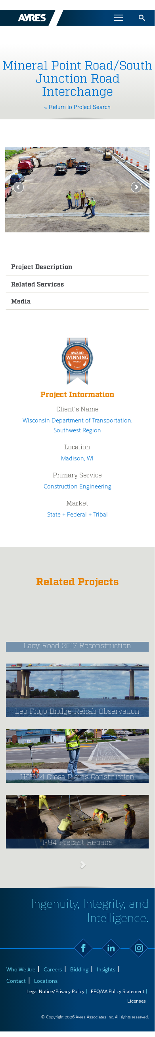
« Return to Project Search (77, 107)
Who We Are (20, 969)
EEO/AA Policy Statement (117, 991)
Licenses (136, 1000)
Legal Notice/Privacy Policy (55, 991)
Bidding (79, 969)
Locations (45, 980)
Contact (16, 980)
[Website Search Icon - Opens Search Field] (142, 18)
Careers (53, 969)
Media (21, 302)
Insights (106, 969)
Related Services (37, 285)
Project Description (42, 267)
